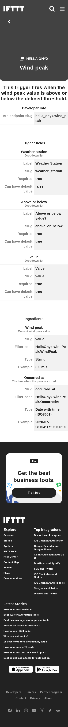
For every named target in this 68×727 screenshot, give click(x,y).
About (48, 698)
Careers (30, 692)
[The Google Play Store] (47, 670)
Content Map (11, 562)
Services (8, 535)
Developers (13, 692)
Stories (7, 540)
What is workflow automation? (21, 625)
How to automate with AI (17, 609)
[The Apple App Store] (21, 670)
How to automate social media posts (25, 652)
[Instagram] (26, 710)
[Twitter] (42, 710)
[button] (62, 9)
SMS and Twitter (43, 568)
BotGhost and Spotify (47, 563)
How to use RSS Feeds (17, 631)
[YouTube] (34, 710)
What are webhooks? (16, 636)
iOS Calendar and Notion (48, 540)
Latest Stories (15, 604)
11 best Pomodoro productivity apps (25, 641)
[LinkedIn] (18, 710)
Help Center (10, 556)
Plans (6, 573)
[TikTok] (50, 710)
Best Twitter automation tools (21, 614)
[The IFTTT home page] (13, 8)
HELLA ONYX (37, 59)
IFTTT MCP (10, 551)
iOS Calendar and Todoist (49, 582)
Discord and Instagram (47, 535)
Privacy (35, 698)
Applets (8, 546)
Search (7, 567)
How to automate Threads (18, 647)
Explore (9, 530)
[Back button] (10, 21)
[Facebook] (10, 710)
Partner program (51, 692)
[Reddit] (58, 710)
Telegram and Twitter (46, 588)
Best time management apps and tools (26, 620)
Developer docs (12, 578)
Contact (21, 698)
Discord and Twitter (45, 593)
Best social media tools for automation (26, 657)
